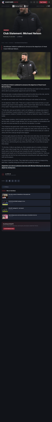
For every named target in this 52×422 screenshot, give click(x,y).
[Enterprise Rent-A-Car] (17, 6)
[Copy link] (18, 181)
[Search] (31, 2)
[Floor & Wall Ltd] (48, 6)
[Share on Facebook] (9, 181)
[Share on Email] (15, 181)
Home (3, 42)
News (6, 42)
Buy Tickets (43, 2)
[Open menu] (49, 2)
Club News (11, 42)
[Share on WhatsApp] (12, 181)
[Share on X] (6, 181)
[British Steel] (26, 6)
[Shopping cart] (34, 2)
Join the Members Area (9, 228)
